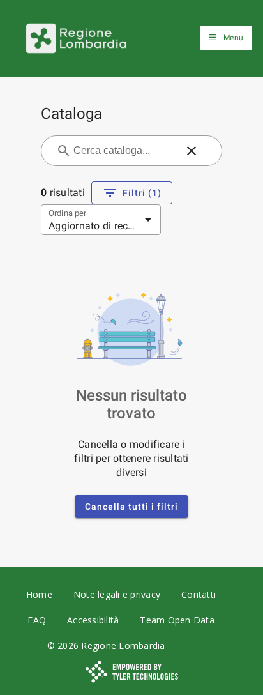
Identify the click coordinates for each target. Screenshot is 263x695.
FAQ (36, 620)
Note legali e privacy (116, 594)
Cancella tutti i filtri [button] (131, 506)
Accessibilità (93, 620)
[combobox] (123, 150)
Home (39, 594)
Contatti (198, 594)
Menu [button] (233, 37)
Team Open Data (177, 620)
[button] (191, 150)
